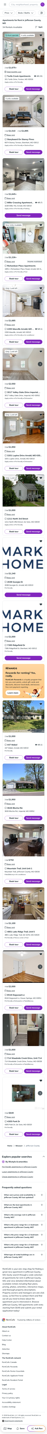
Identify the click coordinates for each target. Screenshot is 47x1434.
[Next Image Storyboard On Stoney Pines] (40, 111)
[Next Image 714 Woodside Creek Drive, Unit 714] (40, 1030)
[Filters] (41, 13)
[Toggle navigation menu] (5, 4)
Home (9, 1146)
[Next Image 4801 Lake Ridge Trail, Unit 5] (40, 903)
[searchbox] (27, 4)
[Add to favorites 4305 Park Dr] (41, 1080)
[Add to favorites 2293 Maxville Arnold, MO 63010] (41, 288)
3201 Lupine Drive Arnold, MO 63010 (25, 455)
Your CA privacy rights (11, 1398)
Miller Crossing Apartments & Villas (24, 202)
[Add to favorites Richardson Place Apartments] (41, 225)
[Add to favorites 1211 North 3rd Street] (41, 478)
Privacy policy (7, 1393)
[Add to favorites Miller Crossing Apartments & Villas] (41, 161)
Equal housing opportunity (13, 1421)
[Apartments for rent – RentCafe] (8, 1320)
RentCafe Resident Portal (12, 1380)
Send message (33, 89)
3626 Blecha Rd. (15, 808)
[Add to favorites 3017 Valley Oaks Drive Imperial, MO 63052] (41, 351)
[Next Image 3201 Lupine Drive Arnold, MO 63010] (40, 427)
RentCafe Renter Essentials (13, 1371)
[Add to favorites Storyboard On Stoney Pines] (41, 98)
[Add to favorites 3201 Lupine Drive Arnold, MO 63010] (41, 414)
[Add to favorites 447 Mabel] (41, 704)
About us (5, 1331)
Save (22, 1428)
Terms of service (8, 1389)
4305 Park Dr (13, 1121)
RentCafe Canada (9, 1362)
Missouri (19, 1146)
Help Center (7, 1340)
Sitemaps (6, 1353)
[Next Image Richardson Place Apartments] (40, 237)
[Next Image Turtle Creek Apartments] (40, 48)
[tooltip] (13, 72)
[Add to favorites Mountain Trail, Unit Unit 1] (41, 827)
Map (10, 1428)
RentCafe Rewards (10, 1367)
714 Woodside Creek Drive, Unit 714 (24, 1058)
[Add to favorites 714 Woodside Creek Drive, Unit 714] (41, 1017)
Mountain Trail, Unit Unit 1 (19, 868)
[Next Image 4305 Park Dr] (40, 1093)
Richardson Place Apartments (21, 265)
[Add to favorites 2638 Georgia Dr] (41, 541)
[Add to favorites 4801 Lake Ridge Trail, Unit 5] (41, 891)
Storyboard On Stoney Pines (20, 139)
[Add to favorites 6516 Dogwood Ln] (41, 954)
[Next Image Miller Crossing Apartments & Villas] (40, 174)
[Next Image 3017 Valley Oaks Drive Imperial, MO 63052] (40, 364)
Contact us (6, 1335)
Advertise (6, 1349)
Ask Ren (39, 1428)
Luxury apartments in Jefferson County (17, 1172)
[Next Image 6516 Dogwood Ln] (40, 967)
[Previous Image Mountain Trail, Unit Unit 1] (7, 840)
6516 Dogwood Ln (16, 995)
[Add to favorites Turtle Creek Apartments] (41, 35)
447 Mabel (12, 744)
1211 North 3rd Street (17, 518)
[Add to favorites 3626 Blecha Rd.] (41, 767)
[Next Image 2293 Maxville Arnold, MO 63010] (40, 301)
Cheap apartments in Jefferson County (17, 1177)
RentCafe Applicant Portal (12, 1376)
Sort (40, 27)
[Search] (42, 4)
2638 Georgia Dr (15, 582)
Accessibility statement (11, 1402)
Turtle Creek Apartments (19, 76)
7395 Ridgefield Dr (16, 645)
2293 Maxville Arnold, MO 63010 (23, 329)
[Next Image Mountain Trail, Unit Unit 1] (40, 840)
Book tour (13, 89)
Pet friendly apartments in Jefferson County (19, 1167)
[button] (23, 48)
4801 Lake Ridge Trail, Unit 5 (21, 931)
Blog (4, 1344)
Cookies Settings (9, 1407)
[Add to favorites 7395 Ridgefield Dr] (41, 604)
